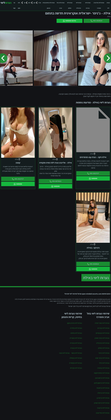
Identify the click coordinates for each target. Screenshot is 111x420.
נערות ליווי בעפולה (76, 358)
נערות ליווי (108, 5)
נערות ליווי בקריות (76, 368)
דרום (29, 2)
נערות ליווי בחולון (69, 5)
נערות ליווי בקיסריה (75, 363)
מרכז (39, 2)
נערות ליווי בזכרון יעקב (74, 323)
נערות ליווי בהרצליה (78, 5)
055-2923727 (94, 173)
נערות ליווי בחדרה (76, 328)
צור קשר (14, 5)
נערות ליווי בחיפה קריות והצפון (49, 5)
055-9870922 (56, 181)
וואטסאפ (94, 178)
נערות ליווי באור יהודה (102, 323)
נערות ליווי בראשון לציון (101, 383)
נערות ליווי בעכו (64, 353)
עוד (25, 2)
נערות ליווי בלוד (104, 363)
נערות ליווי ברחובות (103, 388)
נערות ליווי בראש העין (102, 378)
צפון (34, 2)
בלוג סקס (19, 5)
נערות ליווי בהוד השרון (102, 338)
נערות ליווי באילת (96, 277)
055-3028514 (97, 21)
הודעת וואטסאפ (70, 21)
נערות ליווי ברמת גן (103, 398)
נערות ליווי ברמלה (103, 393)
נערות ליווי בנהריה (76, 343)
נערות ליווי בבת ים (88, 5)
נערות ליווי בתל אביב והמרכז (99, 5)
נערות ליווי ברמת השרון (101, 403)
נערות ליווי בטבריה (76, 338)
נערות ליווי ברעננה (103, 408)
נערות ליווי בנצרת (76, 348)
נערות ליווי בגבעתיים (102, 333)
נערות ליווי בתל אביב (60, 5)
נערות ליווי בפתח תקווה (101, 373)
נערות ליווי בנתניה (103, 368)
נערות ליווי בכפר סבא (102, 358)
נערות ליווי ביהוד (103, 353)
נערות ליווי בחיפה (76, 333)
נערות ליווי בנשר (76, 353)
